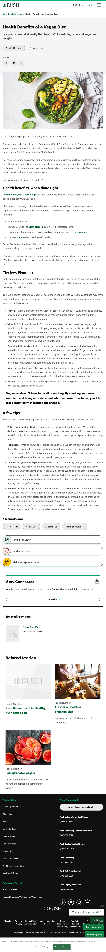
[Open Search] (90, 5)
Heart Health (12, 526)
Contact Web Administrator (30, 922)
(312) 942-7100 (66, 862)
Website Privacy (18, 922)
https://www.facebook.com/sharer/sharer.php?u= (6, 63)
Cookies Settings (10, 872)
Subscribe (52, 599)
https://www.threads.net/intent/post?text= (21, 63)
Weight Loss (31, 526)
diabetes (21, 237)
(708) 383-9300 (66, 875)
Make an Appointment (26, 562)
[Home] (53, 911)
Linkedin (87, 902)
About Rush (8, 813)
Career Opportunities (12, 806)
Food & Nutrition (14, 47)
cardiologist (31, 194)
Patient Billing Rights (100, 924)
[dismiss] (102, 928)
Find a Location (22, 551)
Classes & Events (10, 858)
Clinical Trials (9, 836)
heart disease (35, 226)
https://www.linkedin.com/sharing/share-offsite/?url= (13, 63)
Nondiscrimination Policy (47, 922)
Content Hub (51, 526)
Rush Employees (10, 889)
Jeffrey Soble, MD (12, 194)
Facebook (63, 902)
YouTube (71, 902)
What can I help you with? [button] (86, 934)
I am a (76, 5)
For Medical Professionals (14, 866)
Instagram (79, 902)
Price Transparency (89, 922)
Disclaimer (8, 921)
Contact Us (8, 851)
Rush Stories (15, 14)
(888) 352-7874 (66, 821)
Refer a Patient (9, 843)
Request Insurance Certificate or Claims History (23, 896)
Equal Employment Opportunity (62, 924)
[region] (53, 944)
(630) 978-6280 (67, 889)
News (5, 821)
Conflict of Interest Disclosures (75, 924)
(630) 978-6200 (67, 848)
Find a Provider (22, 539)
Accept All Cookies (62, 947)
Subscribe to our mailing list (81, 807)
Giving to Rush (9, 828)
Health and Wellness (74, 526)
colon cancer (81, 231)
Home (4, 15)
